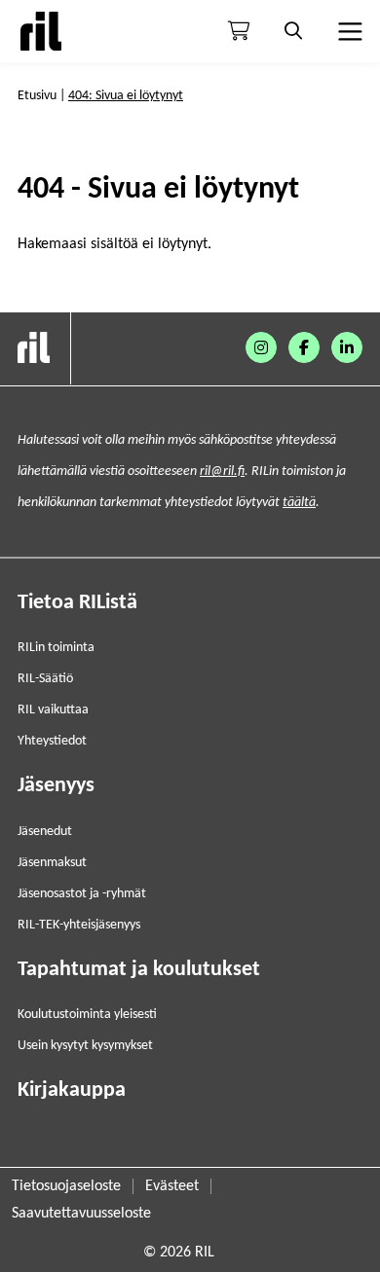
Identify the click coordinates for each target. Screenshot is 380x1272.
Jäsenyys (56, 786)
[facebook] (304, 347)
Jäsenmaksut (52, 862)
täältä (299, 502)
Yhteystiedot (52, 741)
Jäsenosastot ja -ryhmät (82, 894)
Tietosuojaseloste (66, 1186)
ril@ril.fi (222, 471)
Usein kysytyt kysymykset (85, 1045)
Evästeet (172, 1186)
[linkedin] (346, 347)
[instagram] (261, 347)
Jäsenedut (45, 831)
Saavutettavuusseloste (81, 1213)
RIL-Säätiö (45, 679)
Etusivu (37, 96)
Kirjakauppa (72, 1090)
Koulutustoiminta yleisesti (87, 1014)
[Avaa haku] (293, 31)
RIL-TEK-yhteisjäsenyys (79, 925)
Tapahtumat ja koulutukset (139, 970)
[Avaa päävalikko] (348, 31)
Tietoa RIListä (77, 603)
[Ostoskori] (238, 31)
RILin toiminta (56, 647)
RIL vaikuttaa (53, 710)
